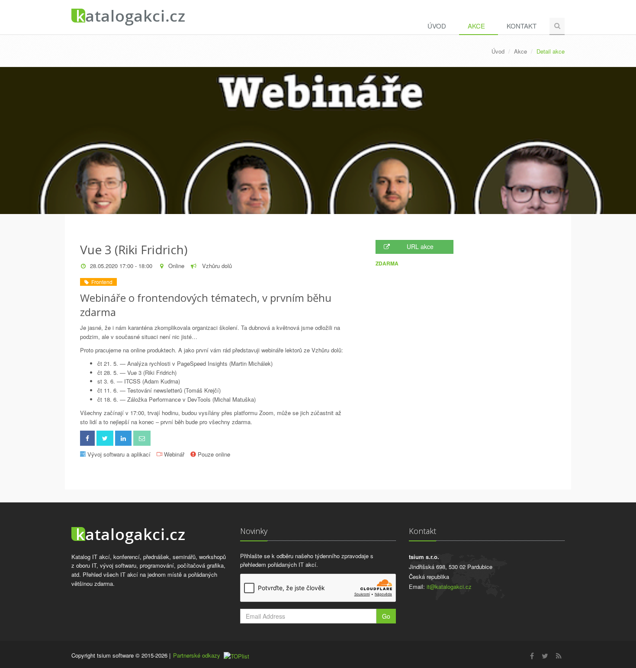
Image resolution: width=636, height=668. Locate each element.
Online (176, 266)
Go (386, 616)
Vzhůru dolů (216, 266)
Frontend (100, 281)
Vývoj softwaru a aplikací (119, 454)
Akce (476, 25)
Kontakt (521, 25)
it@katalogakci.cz (449, 586)
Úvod (436, 25)
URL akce (420, 246)
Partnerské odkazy (196, 655)
